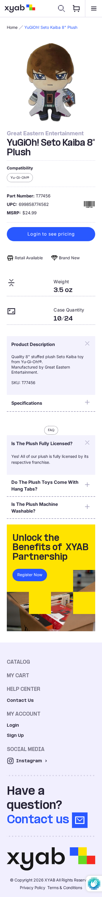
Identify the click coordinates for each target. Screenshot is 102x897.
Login (13, 725)
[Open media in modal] (51, 82)
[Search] (61, 8)
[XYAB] (20, 8)
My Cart (18, 675)
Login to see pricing (51, 234)
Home (12, 27)
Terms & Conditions (64, 887)
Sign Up (15, 735)
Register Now (29, 574)
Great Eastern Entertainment (45, 133)
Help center (23, 689)
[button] (93, 8)
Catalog (18, 662)
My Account (24, 714)
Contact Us (20, 700)
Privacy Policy (32, 887)
